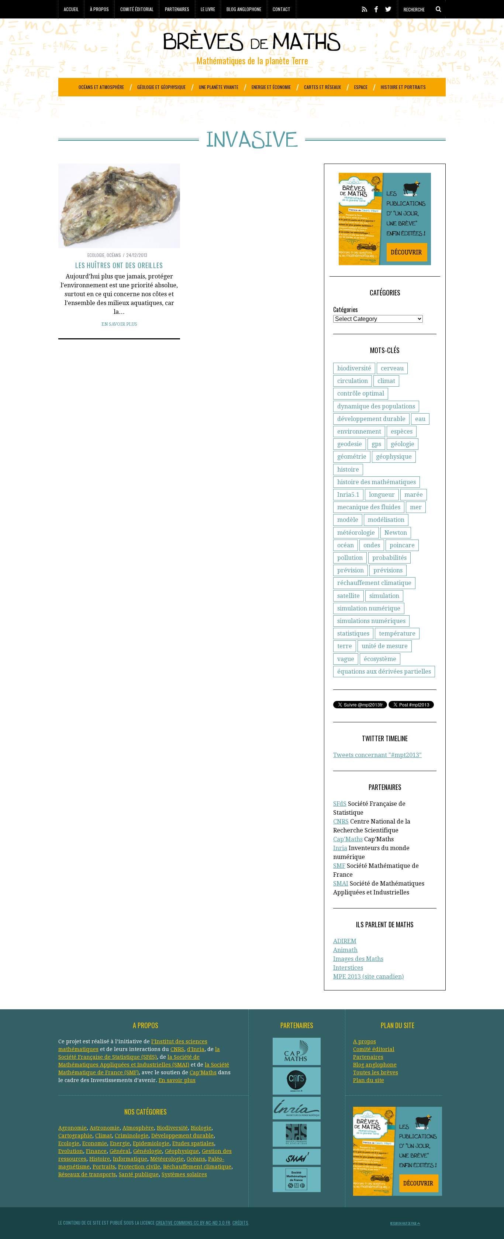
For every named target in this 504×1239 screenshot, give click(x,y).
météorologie (356, 532)
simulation (384, 595)
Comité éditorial (136, 9)
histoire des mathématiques (376, 482)
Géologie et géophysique (161, 87)
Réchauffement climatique (197, 1167)
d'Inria (195, 1049)
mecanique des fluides (368, 507)
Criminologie (131, 1136)
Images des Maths (358, 958)
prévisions (388, 570)
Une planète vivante (218, 87)
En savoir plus (119, 324)
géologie (402, 444)
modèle (347, 519)
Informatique (130, 1159)
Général (120, 1151)
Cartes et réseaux (322, 87)
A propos (364, 1041)
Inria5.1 (348, 494)
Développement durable (182, 1136)
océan (345, 545)
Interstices (348, 967)
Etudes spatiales (193, 1143)
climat (386, 380)
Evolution (70, 1151)
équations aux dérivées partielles (384, 671)
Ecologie (95, 255)
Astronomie (105, 1128)
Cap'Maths (348, 839)
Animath (345, 950)
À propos (99, 9)
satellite (348, 595)
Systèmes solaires (184, 1174)
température (397, 633)
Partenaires (177, 9)
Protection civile (139, 1167)
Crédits (240, 1222)
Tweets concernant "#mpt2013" (377, 755)
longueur (382, 494)
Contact (281, 9)
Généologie (147, 1151)
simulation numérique (368, 608)
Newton (395, 532)
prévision (350, 570)
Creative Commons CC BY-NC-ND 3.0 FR (193, 1222)
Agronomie (72, 1128)
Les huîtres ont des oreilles (119, 265)
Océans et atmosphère (101, 87)
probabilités (389, 557)
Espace (360, 87)
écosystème (380, 659)
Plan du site (368, 1080)
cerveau (392, 368)
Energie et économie (271, 87)
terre (344, 646)
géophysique (394, 456)
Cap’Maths (203, 1072)
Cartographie (75, 1136)
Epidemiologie (151, 1143)
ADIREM (344, 941)
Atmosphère (138, 1128)
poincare (402, 545)
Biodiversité (172, 1128)
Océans (114, 255)
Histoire (99, 1159)
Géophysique (182, 1151)
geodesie (349, 444)
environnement (359, 431)
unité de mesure (385, 646)
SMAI (340, 883)
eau (420, 418)
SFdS (339, 803)
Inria (340, 848)
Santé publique (139, 1174)
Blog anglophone (244, 9)
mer (416, 507)
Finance (96, 1151)
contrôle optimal (360, 393)
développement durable (371, 418)
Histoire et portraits (403, 87)
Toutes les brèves (375, 1072)
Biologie (201, 1128)
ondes (371, 545)
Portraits (104, 1167)
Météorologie (167, 1159)
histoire (348, 469)
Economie (94, 1143)
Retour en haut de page (403, 1223)
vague (345, 659)
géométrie (351, 456)
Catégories (345, 309)
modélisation (386, 519)
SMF (339, 865)
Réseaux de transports (87, 1174)
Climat (103, 1136)
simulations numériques (371, 620)
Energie (120, 1143)
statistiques (353, 633)
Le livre (208, 9)
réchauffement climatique (374, 582)
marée (413, 494)
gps (376, 444)
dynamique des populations (376, 406)
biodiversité (354, 368)
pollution (350, 557)
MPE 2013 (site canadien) (368, 976)
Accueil (71, 9)
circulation (352, 380)
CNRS (341, 821)
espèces (401, 431)
